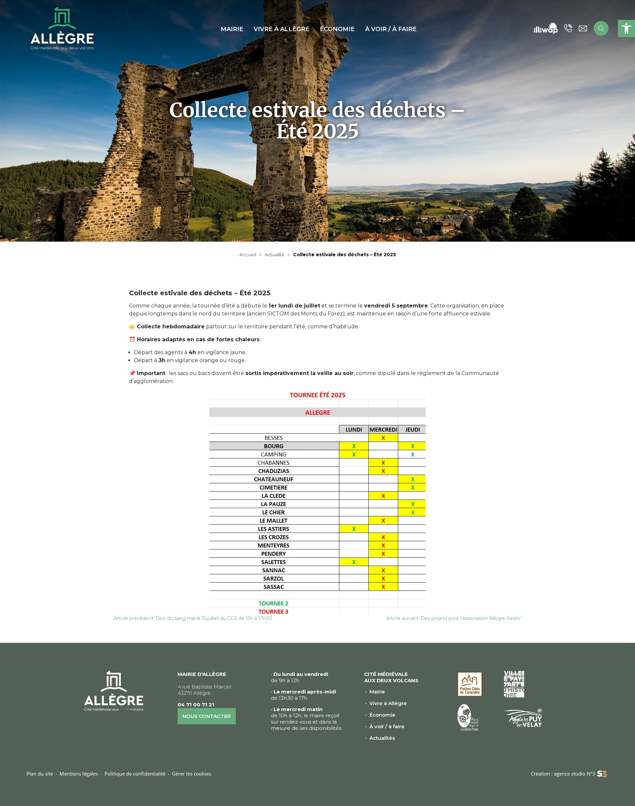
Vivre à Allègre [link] (388, 703)
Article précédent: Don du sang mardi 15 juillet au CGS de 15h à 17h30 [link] (192, 618)
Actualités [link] (382, 738)
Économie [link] (382, 715)
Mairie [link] (377, 691)
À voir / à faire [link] (386, 726)
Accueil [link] (247, 255)
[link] (626, 28)
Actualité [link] (274, 255)
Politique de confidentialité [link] (135, 773)
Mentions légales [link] (79, 773)
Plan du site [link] (39, 773)
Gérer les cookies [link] (191, 773)
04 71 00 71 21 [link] (196, 704)
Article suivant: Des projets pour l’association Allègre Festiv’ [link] (454, 618)
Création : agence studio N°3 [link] (563, 773)
